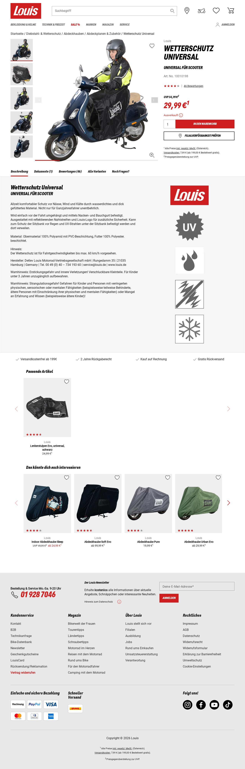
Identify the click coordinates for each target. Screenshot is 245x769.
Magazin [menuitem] (108, 24)
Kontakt (16, 623)
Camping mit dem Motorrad (86, 672)
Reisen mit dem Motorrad (85, 654)
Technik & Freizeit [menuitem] (53, 24)
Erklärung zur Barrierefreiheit (202, 654)
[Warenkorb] (230, 11)
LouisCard (17, 660)
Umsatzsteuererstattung (141, 654)
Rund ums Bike (78, 660)
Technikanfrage (21, 636)
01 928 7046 (37, 595)
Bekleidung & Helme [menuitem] (23, 24)
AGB (186, 630)
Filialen (130, 630)
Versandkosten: (172, 152)
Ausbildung (133, 636)
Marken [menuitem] (91, 24)
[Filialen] (187, 11)
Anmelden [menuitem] (227, 24)
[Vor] (154, 100)
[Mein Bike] (201, 11)
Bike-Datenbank (21, 642)
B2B (13, 630)
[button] (172, 11)
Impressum (190, 623)
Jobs (128, 642)
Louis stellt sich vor (138, 623)
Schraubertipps (78, 642)
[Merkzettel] (216, 11)
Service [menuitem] (124, 24)
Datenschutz (191, 636)
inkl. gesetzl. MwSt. (186, 148)
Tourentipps (76, 630)
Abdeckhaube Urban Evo (198, 541)
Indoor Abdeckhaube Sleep (47, 541)
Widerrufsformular (195, 648)
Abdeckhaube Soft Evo (97, 541)
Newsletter (18, 648)
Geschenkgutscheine (24, 654)
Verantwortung (135, 660)
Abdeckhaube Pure (148, 541)
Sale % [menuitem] (75, 24)
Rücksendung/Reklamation (29, 666)
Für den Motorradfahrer (83, 666)
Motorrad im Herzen (81, 648)
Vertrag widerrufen (23, 672)
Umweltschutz (192, 660)
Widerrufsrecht (193, 642)
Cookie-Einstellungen (197, 666)
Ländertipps (76, 636)
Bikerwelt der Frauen (81, 623)
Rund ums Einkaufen (139, 648)
